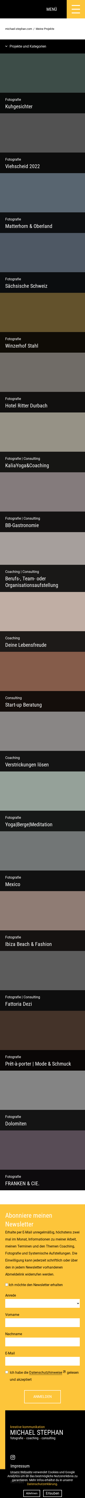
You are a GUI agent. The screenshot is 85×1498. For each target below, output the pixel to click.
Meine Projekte (45, 28)
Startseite (9, 9)
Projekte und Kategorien (28, 46)
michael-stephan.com (18, 28)
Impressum (20, 1466)
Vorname (12, 1315)
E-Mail (10, 1353)
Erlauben (52, 1493)
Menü (51, 9)
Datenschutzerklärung (42, 1484)
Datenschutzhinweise (45, 1372)
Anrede (10, 1295)
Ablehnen (31, 1493)
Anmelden (42, 1397)
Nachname (13, 1334)
